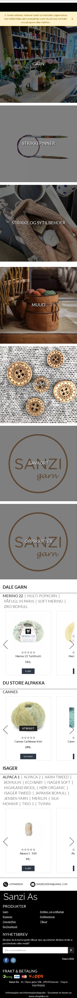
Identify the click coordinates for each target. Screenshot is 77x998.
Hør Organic (52, 787)
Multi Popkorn (42, 595)
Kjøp (28, 671)
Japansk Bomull (51, 793)
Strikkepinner (47, 916)
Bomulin (12, 782)
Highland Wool (19, 787)
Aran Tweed (57, 777)
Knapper (7, 916)
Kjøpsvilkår (68, 958)
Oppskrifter (9, 921)
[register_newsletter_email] (71, 950)
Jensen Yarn (16, 798)
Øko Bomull (16, 606)
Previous (5, 644)
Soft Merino (50, 601)
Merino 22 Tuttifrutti (28, 656)
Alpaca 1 (11, 777)
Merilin (39, 798)
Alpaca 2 (32, 777)
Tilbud (43, 921)
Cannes (10, 691)
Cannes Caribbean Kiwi (28, 741)
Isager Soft (58, 782)
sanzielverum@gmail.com (51, 884)
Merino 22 (13, 595)
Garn (5, 911)
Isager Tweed (17, 793)
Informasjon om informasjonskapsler (25, 992)
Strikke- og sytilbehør (52, 911)
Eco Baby (34, 782)
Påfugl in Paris (19, 601)
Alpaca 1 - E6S (28, 853)
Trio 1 (28, 803)
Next (71, 644)
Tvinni (44, 803)
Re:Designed (10, 926)
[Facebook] (6, 959)
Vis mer (28, 756)
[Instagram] (13, 959)
